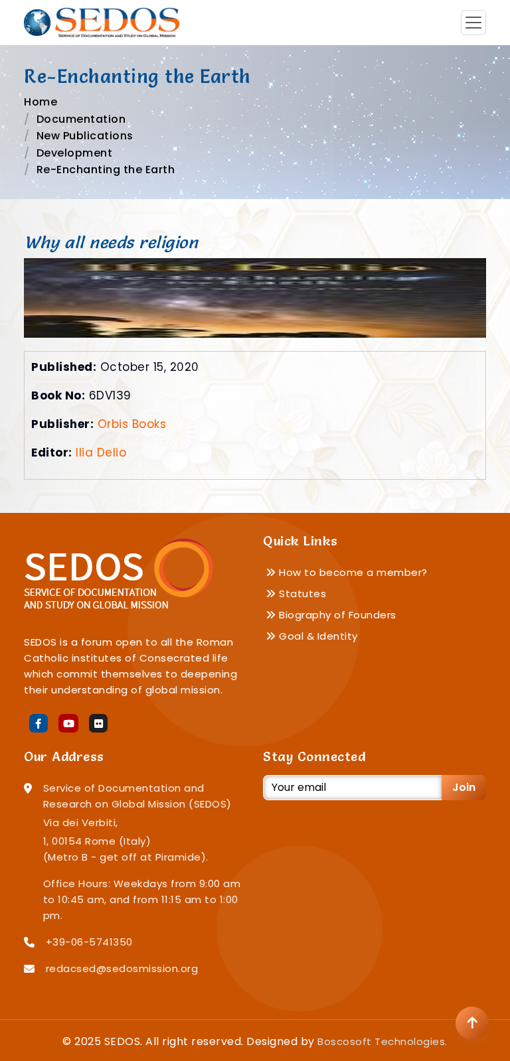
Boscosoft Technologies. (382, 1041)
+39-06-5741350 (89, 942)
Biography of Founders (336, 615)
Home (40, 101)
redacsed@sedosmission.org (122, 968)
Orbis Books (132, 424)
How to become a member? (352, 572)
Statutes (301, 594)
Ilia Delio (101, 452)
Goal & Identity (317, 636)
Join (463, 787)
